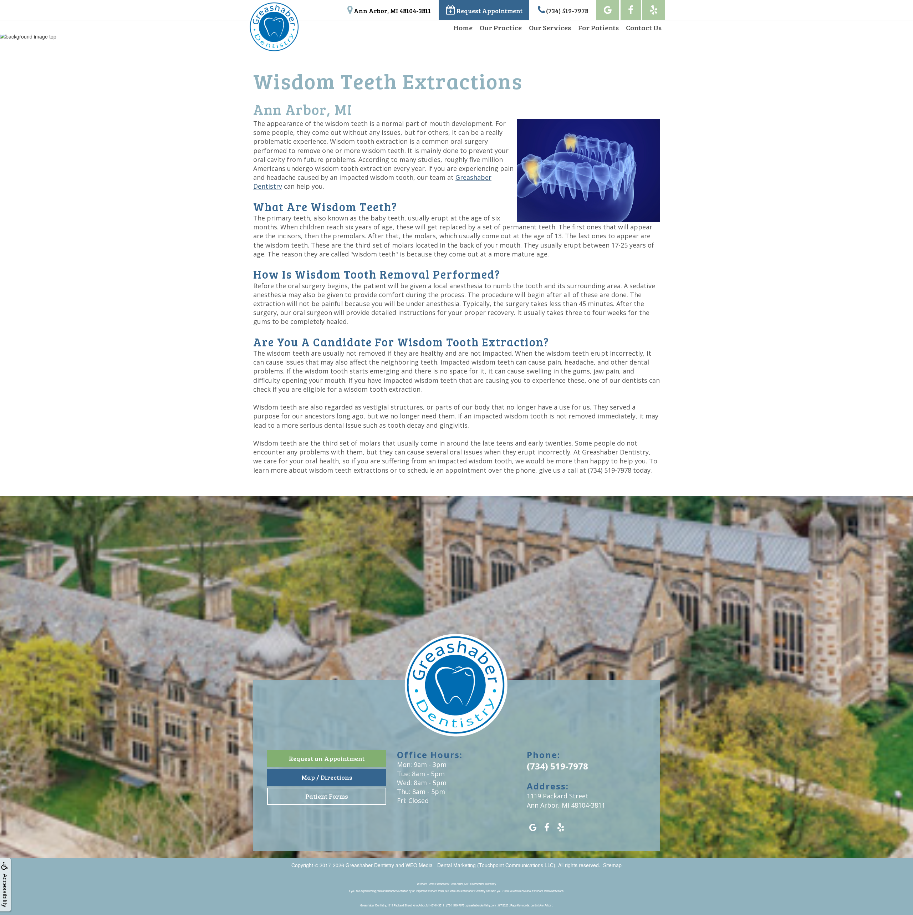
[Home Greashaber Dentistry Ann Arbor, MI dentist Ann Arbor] (456, 690)
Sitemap (612, 865)
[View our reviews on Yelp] (653, 10)
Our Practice (501, 27)
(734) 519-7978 (609, 470)
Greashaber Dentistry (370, 865)
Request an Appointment (326, 758)
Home (463, 27)
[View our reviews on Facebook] (631, 10)
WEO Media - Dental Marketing (441, 865)
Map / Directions (326, 777)
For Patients (598, 27)
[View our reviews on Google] (607, 10)
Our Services (550, 27)
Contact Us (644, 27)
